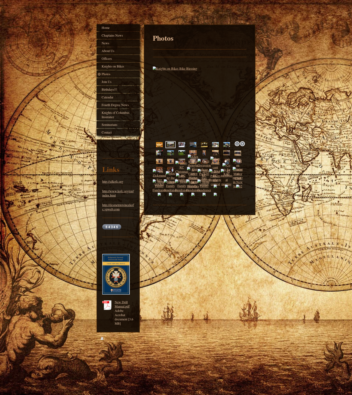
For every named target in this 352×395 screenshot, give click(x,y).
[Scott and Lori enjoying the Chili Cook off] (215, 144)
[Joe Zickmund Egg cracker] (159, 177)
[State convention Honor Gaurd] (193, 152)
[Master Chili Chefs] (226, 144)
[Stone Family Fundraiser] (159, 185)
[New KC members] (226, 161)
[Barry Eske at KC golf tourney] (170, 152)
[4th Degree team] (226, 152)
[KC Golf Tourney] (181, 152)
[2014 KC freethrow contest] (215, 177)
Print (108, 338)
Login (247, 338)
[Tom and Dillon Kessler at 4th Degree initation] (159, 161)
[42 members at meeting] (226, 177)
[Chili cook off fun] (159, 152)
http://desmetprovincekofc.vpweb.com (118, 207)
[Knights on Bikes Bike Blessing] (170, 144)
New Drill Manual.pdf (122, 304)
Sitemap (118, 338)
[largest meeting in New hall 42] (238, 177)
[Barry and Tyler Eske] (170, 161)
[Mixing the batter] (170, 177)
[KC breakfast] (182, 177)
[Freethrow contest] (159, 144)
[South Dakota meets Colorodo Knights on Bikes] (193, 144)
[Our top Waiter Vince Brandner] (193, 177)
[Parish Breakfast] (204, 144)
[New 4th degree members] (237, 153)
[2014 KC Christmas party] (170, 169)
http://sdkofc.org (112, 181)
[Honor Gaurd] (215, 152)
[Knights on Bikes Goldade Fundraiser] (199, 103)
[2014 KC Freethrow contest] (204, 177)
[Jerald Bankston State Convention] (204, 152)
